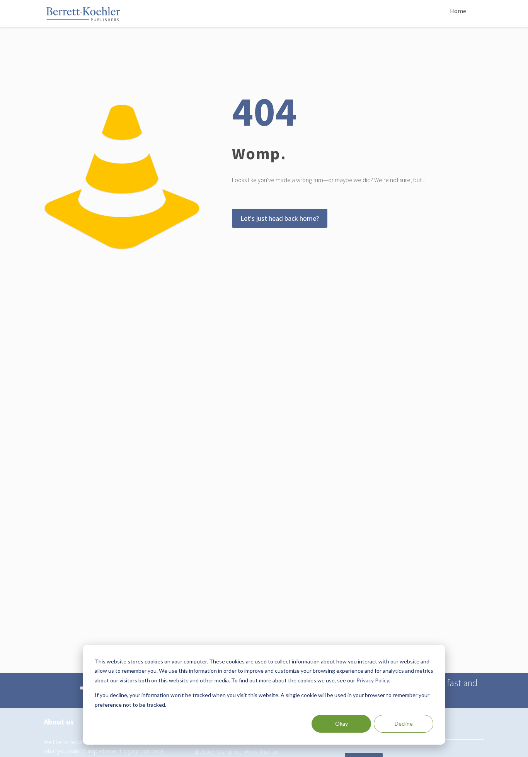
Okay (341, 723)
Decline (404, 723)
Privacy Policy (372, 680)
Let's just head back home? (279, 218)
